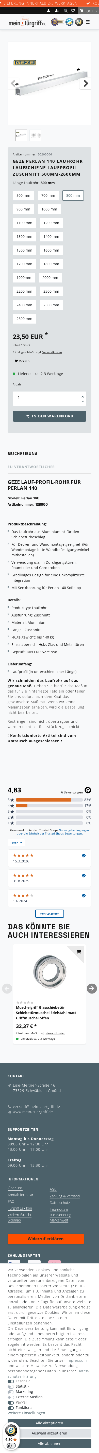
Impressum (59, 1209)
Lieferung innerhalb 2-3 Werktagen (40, 3)
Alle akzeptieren (49, 1423)
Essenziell (24, 1381)
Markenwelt (59, 1220)
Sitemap (14, 1220)
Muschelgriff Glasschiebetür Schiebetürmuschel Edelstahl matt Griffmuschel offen (46, 1012)
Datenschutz (60, 1202)
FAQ (11, 1201)
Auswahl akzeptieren (49, 1433)
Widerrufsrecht (19, 1214)
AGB (53, 1189)
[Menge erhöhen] (82, 395)
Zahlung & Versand (65, 1196)
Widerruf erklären (46, 1239)
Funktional (25, 1408)
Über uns (15, 1187)
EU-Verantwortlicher (31, 466)
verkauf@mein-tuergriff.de (36, 1106)
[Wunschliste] (74, 10)
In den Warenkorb (52, 416)
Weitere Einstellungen (26, 1413)
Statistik (22, 1386)
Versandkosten (52, 352)
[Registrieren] (57, 10)
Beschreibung (23, 453)
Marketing (24, 1392)
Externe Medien (29, 1397)
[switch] (11, 1445)
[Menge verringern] (82, 402)
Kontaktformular (20, 1194)
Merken (23, 361)
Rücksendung (60, 1214)
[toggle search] (66, 10)
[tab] (49, 453)
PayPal (21, 1402)
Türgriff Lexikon (20, 1208)
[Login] (49, 10)
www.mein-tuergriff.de (33, 1111)
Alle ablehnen (49, 1443)
